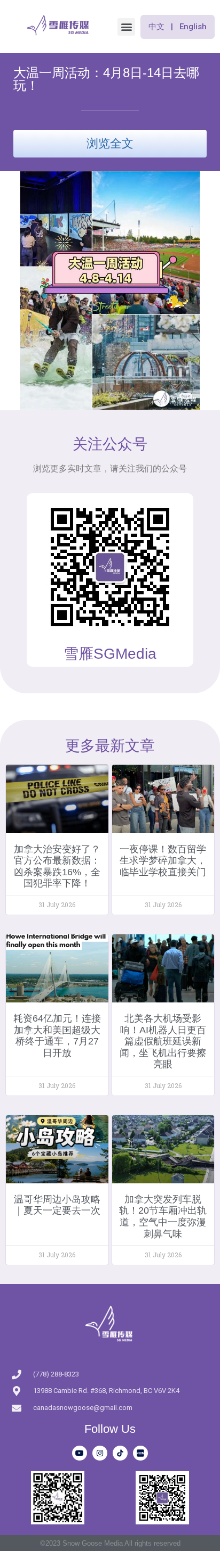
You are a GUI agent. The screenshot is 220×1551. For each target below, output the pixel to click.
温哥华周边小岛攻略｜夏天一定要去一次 (57, 1205)
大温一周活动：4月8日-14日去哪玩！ (106, 79)
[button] (126, 27)
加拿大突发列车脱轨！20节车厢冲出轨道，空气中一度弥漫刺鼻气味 (163, 1216)
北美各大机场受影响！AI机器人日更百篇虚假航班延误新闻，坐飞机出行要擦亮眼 (163, 1041)
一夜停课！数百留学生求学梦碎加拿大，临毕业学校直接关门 (163, 860)
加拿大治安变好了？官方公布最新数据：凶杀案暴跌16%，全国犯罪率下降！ (57, 866)
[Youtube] (79, 1453)
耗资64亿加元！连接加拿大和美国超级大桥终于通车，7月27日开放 (57, 1035)
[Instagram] (99, 1453)
